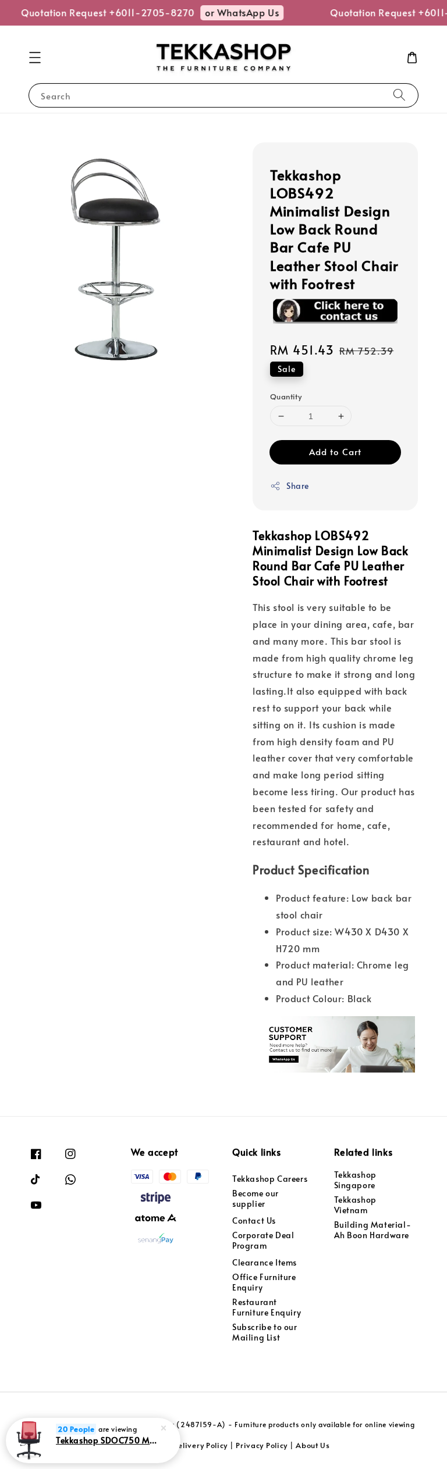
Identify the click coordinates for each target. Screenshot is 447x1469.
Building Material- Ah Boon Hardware (372, 1230)
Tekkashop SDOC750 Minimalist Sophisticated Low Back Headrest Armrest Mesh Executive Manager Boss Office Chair (107, 1440)
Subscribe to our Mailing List (264, 1332)
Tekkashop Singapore (355, 1180)
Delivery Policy (200, 1445)
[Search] (399, 95)
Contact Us (254, 1220)
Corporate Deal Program (263, 1240)
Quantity (285, 396)
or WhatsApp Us (234, 12)
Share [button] (297, 485)
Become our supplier (255, 1198)
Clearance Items (264, 1262)
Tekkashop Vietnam (355, 1205)
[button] (35, 57)
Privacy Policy (262, 1445)
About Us (313, 1445)
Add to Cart (335, 451)
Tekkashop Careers (269, 1179)
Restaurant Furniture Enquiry (266, 1307)
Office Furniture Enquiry (264, 1282)
